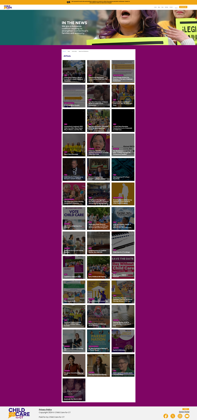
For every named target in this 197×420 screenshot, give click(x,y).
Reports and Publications (83, 51)
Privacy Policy (45, 409)
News (69, 51)
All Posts (64, 51)
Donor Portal (184, 412)
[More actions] (83, 62)
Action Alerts (74, 51)
